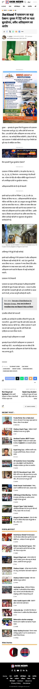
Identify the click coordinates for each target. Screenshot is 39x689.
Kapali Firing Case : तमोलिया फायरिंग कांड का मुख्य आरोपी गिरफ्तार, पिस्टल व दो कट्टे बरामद (25, 452)
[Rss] (26, 670)
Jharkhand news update (10, 371)
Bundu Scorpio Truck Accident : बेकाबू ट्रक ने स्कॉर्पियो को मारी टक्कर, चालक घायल (25, 486)
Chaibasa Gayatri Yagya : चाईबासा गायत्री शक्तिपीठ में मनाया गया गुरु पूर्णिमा (25, 430)
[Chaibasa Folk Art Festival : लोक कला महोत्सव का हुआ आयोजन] (7, 580)
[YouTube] (17, 670)
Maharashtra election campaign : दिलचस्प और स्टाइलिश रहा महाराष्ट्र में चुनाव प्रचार (25, 621)
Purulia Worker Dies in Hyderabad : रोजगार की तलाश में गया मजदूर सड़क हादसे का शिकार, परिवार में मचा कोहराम (25, 420)
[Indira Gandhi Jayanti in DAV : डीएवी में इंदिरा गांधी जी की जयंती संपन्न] (7, 603)
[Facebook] (12, 670)
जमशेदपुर (16, 637)
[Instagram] (21, 670)
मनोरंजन (16, 582)
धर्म (15, 434)
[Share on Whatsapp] (13, 31)
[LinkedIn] (23, 670)
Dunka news (6, 368)
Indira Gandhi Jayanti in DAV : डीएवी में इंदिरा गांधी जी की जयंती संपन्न (24, 601)
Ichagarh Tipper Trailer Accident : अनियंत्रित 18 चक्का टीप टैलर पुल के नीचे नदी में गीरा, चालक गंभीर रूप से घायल (25, 508)
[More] (22, 31)
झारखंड (10, 10)
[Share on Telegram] (26, 378)
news (5, 10)
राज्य (15, 10)
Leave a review (31, 406)
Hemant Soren (16, 368)
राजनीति (16, 626)
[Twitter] (14, 670)
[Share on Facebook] (7, 31)
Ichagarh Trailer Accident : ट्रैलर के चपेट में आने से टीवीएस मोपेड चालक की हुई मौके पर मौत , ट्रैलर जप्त (25, 519)
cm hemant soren (15, 366)
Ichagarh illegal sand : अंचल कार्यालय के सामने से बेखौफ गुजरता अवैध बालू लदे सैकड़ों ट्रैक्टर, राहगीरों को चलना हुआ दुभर (25, 559)
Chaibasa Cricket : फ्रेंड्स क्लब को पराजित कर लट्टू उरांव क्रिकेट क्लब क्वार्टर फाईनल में (25, 569)
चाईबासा (16, 553)
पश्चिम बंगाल (17, 425)
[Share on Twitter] (10, 31)
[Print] (19, 31)
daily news (25, 366)
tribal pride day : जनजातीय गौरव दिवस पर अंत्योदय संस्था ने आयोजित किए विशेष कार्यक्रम (25, 611)
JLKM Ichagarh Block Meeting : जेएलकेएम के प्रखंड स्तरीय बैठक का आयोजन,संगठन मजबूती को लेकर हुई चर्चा (25, 497)
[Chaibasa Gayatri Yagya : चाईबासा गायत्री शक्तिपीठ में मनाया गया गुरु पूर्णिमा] (7, 431)
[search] (25, 2)
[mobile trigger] (3, 2)
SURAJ (10, 36)
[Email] (16, 31)
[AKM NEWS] (14, 2)
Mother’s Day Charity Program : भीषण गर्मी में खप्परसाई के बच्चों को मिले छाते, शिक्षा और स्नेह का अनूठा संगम (24, 548)
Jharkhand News (27, 368)
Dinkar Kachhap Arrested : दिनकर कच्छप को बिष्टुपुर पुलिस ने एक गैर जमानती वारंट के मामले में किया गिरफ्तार (25, 632)
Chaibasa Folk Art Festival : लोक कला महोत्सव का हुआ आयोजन (24, 579)
